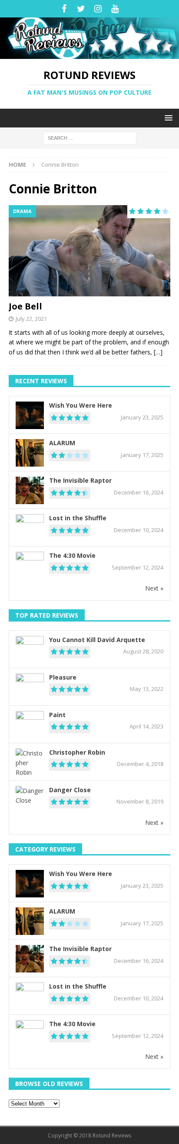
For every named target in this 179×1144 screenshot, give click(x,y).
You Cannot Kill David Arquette (97, 640)
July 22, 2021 (31, 319)
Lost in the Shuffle (77, 518)
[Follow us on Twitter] (81, 8)
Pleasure (62, 677)
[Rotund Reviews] (89, 54)
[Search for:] (89, 137)
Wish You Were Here (80, 405)
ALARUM (62, 443)
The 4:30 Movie (72, 555)
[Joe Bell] (89, 250)
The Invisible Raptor (80, 480)
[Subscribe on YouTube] (115, 8)
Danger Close (70, 790)
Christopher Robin (77, 752)
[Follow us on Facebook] (64, 8)
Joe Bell (25, 306)
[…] (158, 352)
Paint (57, 715)
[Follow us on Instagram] (98, 8)
